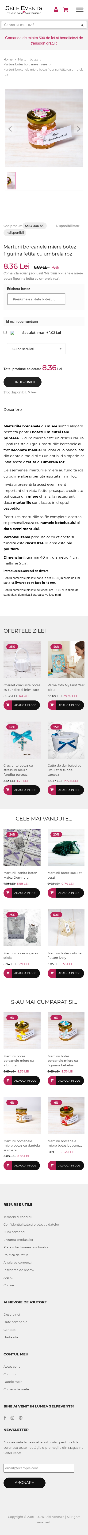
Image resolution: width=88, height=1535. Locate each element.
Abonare (24, 1482)
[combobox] (36, 348)
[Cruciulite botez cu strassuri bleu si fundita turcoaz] (22, 739)
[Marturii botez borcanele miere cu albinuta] (22, 1030)
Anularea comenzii (18, 1262)
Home (8, 59)
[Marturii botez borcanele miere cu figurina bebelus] (66, 1030)
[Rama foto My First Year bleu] (66, 659)
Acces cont (12, 1366)
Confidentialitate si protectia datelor (31, 1224)
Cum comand (14, 1232)
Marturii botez (28, 59)
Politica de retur (16, 1255)
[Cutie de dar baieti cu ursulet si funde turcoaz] (66, 739)
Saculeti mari (34, 332)
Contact (9, 1330)
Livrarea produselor (18, 1240)
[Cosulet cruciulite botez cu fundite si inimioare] (22, 659)
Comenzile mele (16, 1389)
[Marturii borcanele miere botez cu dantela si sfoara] (22, 1115)
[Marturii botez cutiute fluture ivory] (66, 927)
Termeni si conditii (18, 1217)
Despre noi (12, 1314)
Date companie (15, 1322)
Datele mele (13, 1382)
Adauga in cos (25, 705)
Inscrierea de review (19, 1270)
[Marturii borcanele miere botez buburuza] (66, 1115)
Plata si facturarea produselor (26, 1247)
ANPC (8, 1277)
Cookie (9, 1285)
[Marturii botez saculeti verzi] (66, 847)
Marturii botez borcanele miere (26, 64)
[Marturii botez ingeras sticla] (22, 927)
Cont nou (11, 1374)
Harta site (11, 1337)
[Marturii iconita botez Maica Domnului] (22, 847)
